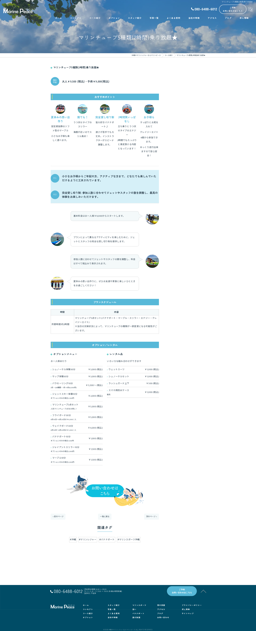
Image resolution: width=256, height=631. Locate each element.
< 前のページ (58, 516)
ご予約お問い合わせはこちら (233, 9)
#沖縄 (73, 539)
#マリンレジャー (87, 539)
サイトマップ (188, 613)
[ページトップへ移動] (203, 591)
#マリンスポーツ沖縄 (129, 539)
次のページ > (151, 516)
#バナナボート (107, 539)
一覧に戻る (104, 516)
